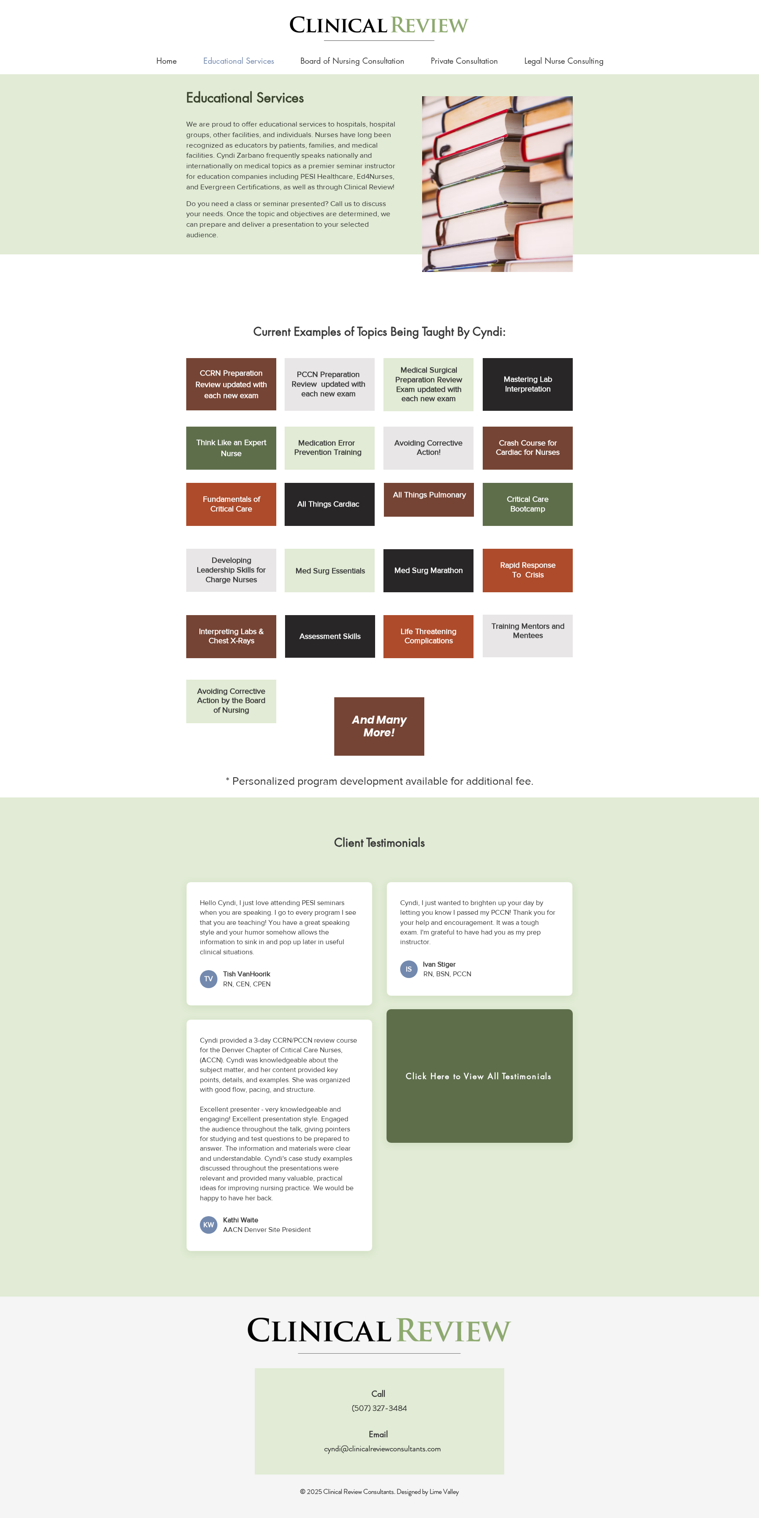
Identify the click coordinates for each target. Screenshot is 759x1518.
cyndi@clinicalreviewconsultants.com (382, 1448)
